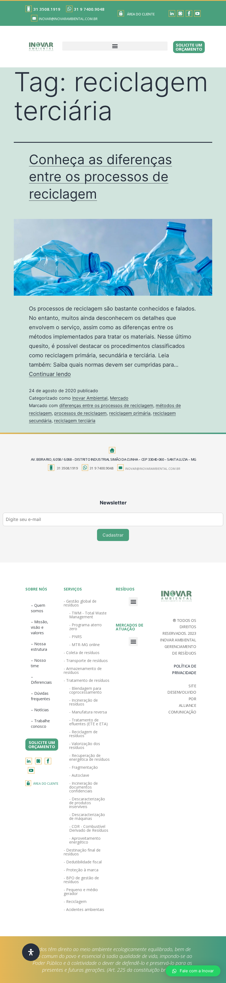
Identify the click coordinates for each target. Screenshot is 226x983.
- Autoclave (79, 775)
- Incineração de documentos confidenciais (83, 787)
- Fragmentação (83, 767)
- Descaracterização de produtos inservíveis (87, 802)
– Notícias (40, 709)
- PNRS (75, 636)
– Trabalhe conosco (40, 723)
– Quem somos (38, 608)
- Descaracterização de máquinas (87, 816)
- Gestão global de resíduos (80, 603)
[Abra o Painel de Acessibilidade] (31, 952)
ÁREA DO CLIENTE (141, 14)
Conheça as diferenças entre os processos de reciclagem (100, 176)
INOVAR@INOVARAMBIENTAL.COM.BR (68, 19)
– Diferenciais (41, 679)
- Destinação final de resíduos (82, 851)
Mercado (119, 398)
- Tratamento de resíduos (86, 680)
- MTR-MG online (84, 644)
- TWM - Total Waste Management (88, 614)
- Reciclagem (75, 901)
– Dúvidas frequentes (40, 696)
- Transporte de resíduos (86, 660)
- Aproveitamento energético (85, 840)
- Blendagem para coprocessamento (85, 690)
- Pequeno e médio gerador (81, 891)
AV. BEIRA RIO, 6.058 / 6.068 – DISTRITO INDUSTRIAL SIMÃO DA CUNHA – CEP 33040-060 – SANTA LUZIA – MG (113, 459)
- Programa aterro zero (85, 626)
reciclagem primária (129, 413)
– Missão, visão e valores (39, 627)
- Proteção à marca (81, 869)
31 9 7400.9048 (89, 9)
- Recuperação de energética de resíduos (89, 757)
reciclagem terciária (74, 420)
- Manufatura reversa (88, 712)
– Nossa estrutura (39, 646)
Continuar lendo (50, 374)
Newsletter (113, 503)
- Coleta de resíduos (81, 652)
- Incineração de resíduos (83, 702)
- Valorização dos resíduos (84, 745)
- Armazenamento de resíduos (83, 670)
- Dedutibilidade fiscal (83, 861)
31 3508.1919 (46, 9)
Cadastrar (113, 535)
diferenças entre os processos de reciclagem (106, 405)
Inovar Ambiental (89, 398)
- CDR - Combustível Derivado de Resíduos (88, 828)
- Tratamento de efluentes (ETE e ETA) (88, 721)
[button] (115, 46)
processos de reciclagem (80, 413)
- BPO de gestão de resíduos (81, 879)
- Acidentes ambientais (84, 909)
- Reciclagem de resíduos (83, 733)
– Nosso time (38, 663)
